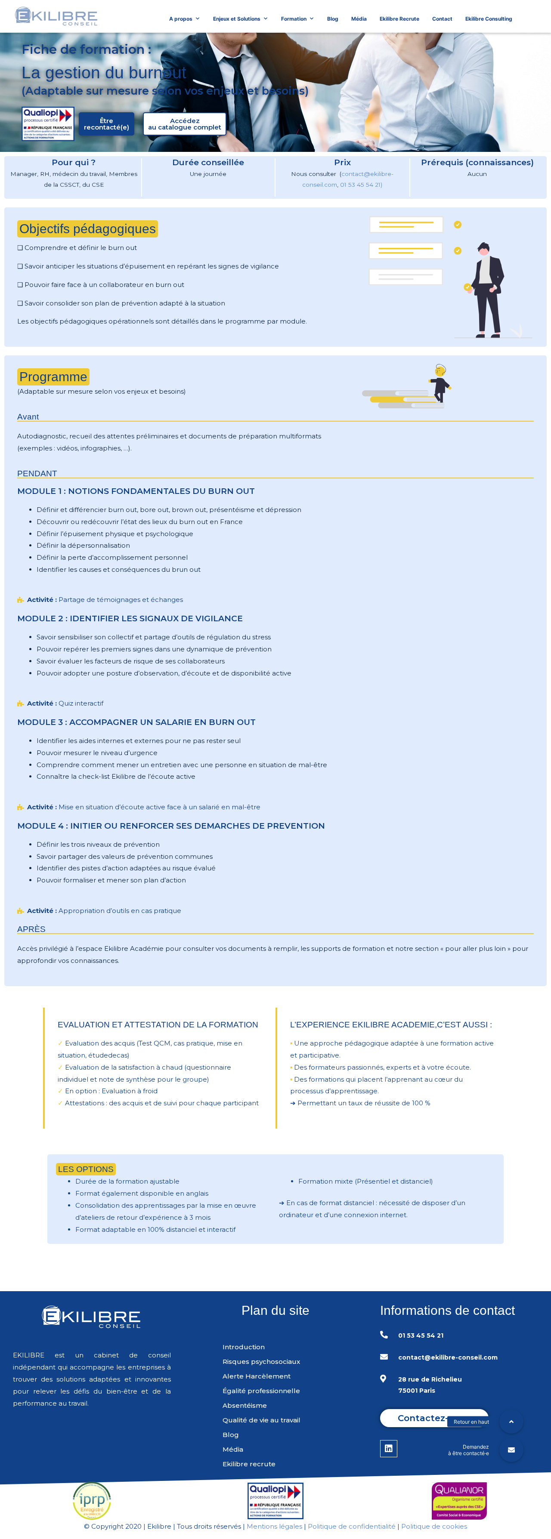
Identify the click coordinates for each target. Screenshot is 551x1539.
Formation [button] (293, 18)
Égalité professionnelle (261, 1391)
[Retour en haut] (511, 1421)
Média (359, 18)
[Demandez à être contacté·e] (511, 1450)
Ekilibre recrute (249, 1464)
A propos (180, 18)
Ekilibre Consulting (488, 18)
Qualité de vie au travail (261, 1420)
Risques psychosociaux (261, 1361)
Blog (332, 18)
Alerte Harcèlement (257, 1376)
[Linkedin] (388, 1448)
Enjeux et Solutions (236, 18)
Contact (442, 18)
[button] (106, 124)
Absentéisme (245, 1405)
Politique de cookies (434, 1526)
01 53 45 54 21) (361, 184)
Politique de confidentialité (352, 1526)
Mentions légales (274, 1526)
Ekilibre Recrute (399, 18)
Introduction (244, 1347)
